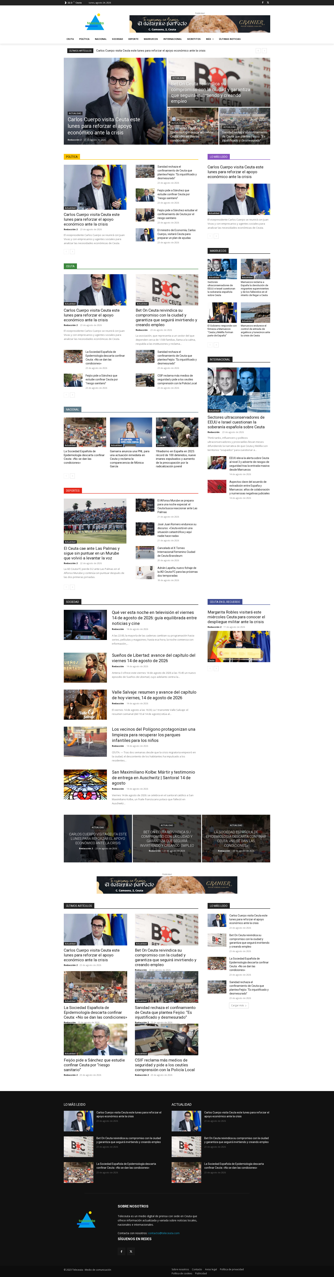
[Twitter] (268, 3)
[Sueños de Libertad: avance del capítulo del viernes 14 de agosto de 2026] (85, 668)
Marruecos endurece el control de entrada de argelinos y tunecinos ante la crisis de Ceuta (255, 330)
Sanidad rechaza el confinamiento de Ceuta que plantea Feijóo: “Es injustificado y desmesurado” (165, 1012)
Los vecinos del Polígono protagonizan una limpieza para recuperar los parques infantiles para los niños (153, 735)
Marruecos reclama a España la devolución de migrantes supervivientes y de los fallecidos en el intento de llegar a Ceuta (255, 289)
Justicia (160, 445)
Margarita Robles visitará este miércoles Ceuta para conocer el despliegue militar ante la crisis (236, 617)
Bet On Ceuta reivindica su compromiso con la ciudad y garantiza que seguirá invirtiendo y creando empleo (166, 317)
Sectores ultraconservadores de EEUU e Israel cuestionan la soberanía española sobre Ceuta (221, 289)
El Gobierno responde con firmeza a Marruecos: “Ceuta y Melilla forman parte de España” (222, 330)
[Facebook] (262, 3)
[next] (264, 50)
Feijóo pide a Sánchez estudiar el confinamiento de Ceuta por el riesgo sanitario (177, 214)
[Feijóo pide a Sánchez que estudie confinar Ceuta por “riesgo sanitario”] (145, 195)
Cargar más (237, 1005)
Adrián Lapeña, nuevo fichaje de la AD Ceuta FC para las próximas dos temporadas (178, 571)
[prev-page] (66, 251)
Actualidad (75, 113)
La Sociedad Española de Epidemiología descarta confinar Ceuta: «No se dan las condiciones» (84, 457)
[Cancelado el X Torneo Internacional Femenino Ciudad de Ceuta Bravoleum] (145, 552)
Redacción (142, 329)
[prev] (258, 50)
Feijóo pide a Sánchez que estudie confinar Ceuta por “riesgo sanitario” (174, 194)
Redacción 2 (71, 229)
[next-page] (72, 251)
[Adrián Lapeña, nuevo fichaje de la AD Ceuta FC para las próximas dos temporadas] (145, 572)
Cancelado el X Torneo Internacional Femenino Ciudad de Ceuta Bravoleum (176, 551)
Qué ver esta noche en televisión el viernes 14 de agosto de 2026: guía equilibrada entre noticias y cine (154, 618)
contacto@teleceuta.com (164, 1233)
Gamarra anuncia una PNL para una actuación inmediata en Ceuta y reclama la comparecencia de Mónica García (129, 459)
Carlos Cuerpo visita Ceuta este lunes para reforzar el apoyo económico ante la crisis (150, 50)
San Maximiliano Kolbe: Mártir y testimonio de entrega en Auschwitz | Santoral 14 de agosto (153, 778)
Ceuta (211, 660)
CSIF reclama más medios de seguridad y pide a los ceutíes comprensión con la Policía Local (177, 379)
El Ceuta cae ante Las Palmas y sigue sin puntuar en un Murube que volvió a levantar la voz (92, 553)
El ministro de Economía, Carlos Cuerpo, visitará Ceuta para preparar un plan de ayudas (177, 234)
